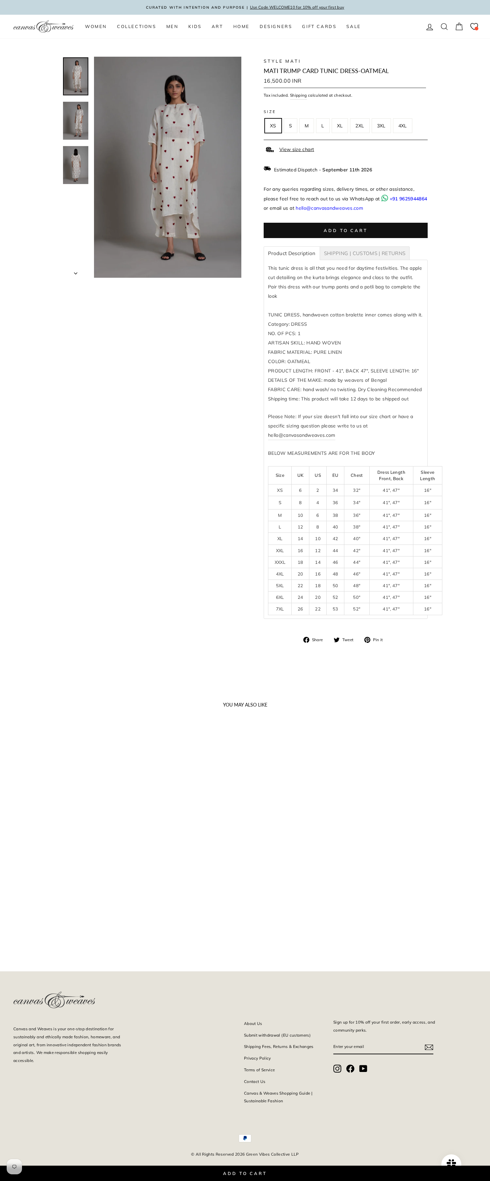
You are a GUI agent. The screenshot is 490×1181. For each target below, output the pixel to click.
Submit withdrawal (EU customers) (277, 1035)
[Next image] (115, 806)
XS (273, 126)
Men (172, 26)
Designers (276, 26)
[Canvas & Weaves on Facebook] (350, 1068)
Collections (136, 26)
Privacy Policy (257, 1058)
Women (96, 26)
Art (217, 26)
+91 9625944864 (408, 199)
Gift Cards (319, 26)
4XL (402, 126)
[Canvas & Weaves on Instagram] (337, 1068)
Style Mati (282, 61)
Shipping (298, 95)
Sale (353, 26)
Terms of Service (259, 1069)
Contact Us (255, 1081)
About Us (253, 1023)
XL (340, 126)
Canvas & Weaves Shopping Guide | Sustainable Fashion (278, 1097)
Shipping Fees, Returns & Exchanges (279, 1046)
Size (270, 111)
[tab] (292, 253)
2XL (359, 126)
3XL (381, 126)
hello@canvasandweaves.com (329, 208)
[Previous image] (21, 806)
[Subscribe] (429, 1046)
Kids (194, 26)
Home (241, 26)
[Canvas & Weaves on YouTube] (363, 1068)
